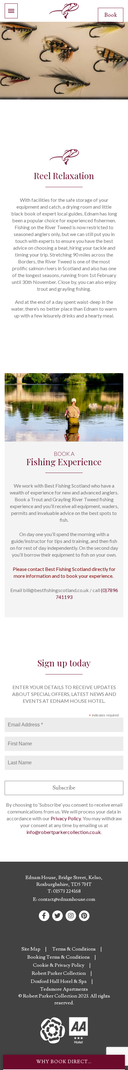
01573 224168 (67, 891)
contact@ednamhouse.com (66, 899)
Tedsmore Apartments (64, 989)
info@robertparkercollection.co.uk (63, 832)
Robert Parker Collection (59, 973)
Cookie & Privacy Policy (59, 965)
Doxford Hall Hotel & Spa (59, 981)
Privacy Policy (66, 818)
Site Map (30, 949)
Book (110, 15)
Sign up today (64, 663)
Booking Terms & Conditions (58, 957)
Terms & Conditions (74, 949)
